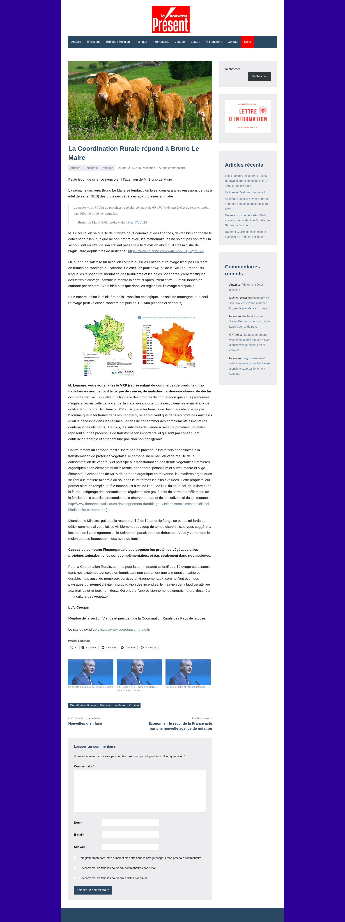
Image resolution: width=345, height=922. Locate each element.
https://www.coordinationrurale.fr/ (125, 629)
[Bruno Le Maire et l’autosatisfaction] (188, 672)
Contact (233, 41)
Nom (78, 822)
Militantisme (214, 41)
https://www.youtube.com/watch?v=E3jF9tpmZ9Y (166, 251)
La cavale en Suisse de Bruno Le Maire (90, 686)
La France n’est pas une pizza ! (245, 192)
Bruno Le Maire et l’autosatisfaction (185, 686)
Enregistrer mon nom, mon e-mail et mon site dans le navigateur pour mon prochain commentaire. (140, 858)
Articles (75, 168)
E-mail (79, 834)
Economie (91, 168)
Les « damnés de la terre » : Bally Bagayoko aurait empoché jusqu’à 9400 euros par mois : (246, 180)
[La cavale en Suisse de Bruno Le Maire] (90, 672)
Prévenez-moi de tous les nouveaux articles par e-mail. (113, 878)
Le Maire (119, 705)
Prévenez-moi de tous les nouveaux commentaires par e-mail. (118, 868)
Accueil (76, 41)
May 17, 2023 (137, 222)
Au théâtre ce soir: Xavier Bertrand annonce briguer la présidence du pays (247, 203)
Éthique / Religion (118, 41)
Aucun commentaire (172, 168)
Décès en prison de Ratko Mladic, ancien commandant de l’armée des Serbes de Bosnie (247, 220)
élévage (105, 705)
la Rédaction (146, 168)
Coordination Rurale (83, 705)
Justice (180, 41)
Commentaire (84, 766)
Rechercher (232, 69)
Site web (80, 846)
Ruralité (134, 705)
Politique (141, 41)
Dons (247, 41)
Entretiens (93, 41)
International (161, 41)
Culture (195, 41)
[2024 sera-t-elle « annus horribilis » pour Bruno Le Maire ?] (139, 672)
